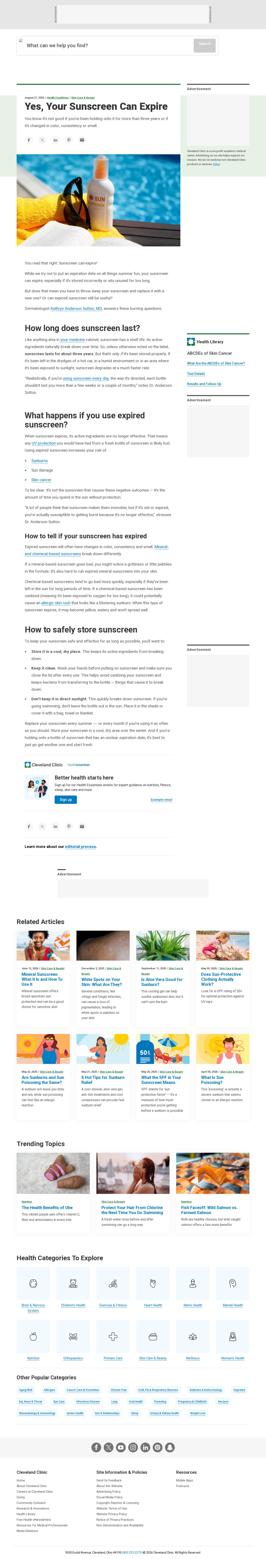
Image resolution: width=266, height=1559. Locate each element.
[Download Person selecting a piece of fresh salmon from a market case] (212, 1173)
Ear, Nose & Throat (30, 1401)
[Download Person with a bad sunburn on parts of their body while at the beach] (103, 1049)
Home (21, 1480)
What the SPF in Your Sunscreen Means (161, 1080)
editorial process (80, 846)
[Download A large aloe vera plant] (163, 946)
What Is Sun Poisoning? (212, 1080)
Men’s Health (192, 1305)
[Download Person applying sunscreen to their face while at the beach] (43, 946)
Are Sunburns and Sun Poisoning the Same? (43, 1080)
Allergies (49, 1389)
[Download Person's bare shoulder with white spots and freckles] (103, 946)
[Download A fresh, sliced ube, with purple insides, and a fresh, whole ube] (53, 1173)
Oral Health (136, 1401)
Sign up (66, 799)
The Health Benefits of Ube (47, 1207)
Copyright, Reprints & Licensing (117, 1503)
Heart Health (153, 1305)
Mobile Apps (184, 1480)
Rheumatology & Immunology (37, 1413)
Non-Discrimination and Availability (119, 1525)
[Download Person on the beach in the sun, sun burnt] (43, 1049)
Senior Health (75, 1413)
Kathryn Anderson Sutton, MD (76, 308)
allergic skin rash (55, 602)
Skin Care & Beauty (83, 97)
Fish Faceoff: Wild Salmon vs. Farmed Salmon (209, 1210)
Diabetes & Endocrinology (206, 1389)
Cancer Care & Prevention (83, 1389)
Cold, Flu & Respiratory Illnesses (158, 1389)
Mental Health (233, 1305)
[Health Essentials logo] (79, 765)
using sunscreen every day (86, 378)
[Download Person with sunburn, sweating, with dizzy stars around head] (222, 1049)
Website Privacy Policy (111, 1514)
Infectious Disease (88, 1401)
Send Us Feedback (109, 1480)
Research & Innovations (33, 1508)
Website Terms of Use (111, 1508)
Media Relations (27, 1531)
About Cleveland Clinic (32, 1486)
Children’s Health (73, 1305)
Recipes (223, 1401)
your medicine (72, 339)
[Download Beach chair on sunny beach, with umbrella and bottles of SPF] (163, 1049)
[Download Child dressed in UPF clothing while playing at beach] (222, 946)
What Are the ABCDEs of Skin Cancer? (216, 363)
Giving (21, 1497)
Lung (114, 1401)
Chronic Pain (119, 1389)
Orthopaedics (73, 1358)
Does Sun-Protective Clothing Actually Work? (221, 979)
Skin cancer (41, 479)
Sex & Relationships (107, 1413)
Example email (161, 800)
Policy (216, 164)
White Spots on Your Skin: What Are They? (101, 982)
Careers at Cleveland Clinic (35, 1492)
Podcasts (182, 1486)
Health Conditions (58, 97)
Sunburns (39, 460)
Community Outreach (31, 1503)
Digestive (239, 1389)
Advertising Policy (108, 1492)
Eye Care (59, 1401)
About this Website (109, 1486)
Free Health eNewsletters (34, 1520)
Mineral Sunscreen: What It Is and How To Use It (42, 979)
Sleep (134, 1413)
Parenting (160, 1401)
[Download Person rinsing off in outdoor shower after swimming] (133, 1173)
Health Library (26, 1514)
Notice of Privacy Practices (115, 1520)
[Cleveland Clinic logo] (44, 765)
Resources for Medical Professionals (42, 1525)
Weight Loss (198, 1413)
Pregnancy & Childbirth (192, 1401)
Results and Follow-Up (204, 384)
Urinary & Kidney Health (164, 1413)
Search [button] (205, 43)
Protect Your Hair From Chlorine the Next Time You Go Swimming (132, 1210)
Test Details (196, 374)
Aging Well (25, 1389)
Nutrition (27, 1201)
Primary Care (113, 1358)
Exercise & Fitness (113, 1305)
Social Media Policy (109, 1497)
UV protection (44, 443)
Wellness (193, 1358)
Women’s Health (232, 1358)
